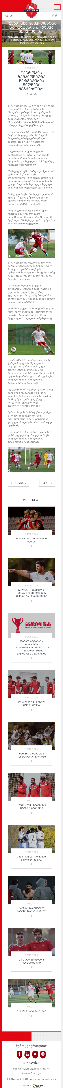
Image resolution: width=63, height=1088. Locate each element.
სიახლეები (27, 37)
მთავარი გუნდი (46, 37)
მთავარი (13, 37)
